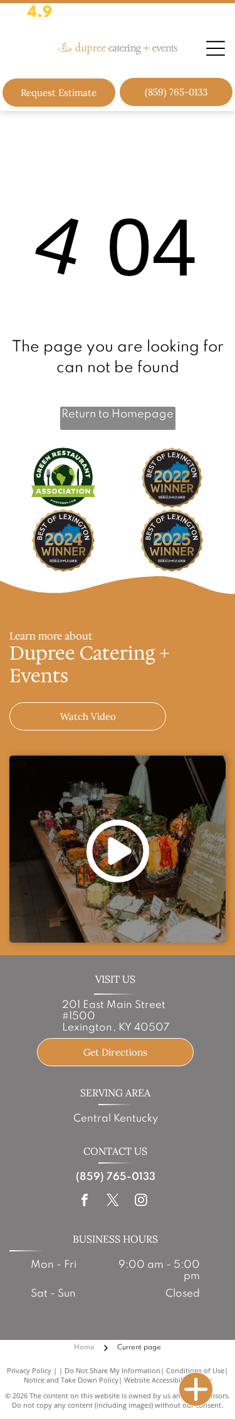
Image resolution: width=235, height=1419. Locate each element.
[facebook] (84, 1202)
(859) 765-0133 (115, 1177)
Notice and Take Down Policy (71, 1379)
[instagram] (141, 1202)
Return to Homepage (117, 414)
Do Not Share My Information (112, 1370)
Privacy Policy (29, 1370)
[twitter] (112, 1202)
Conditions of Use (195, 1370)
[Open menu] (215, 48)
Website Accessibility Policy (168, 1379)
